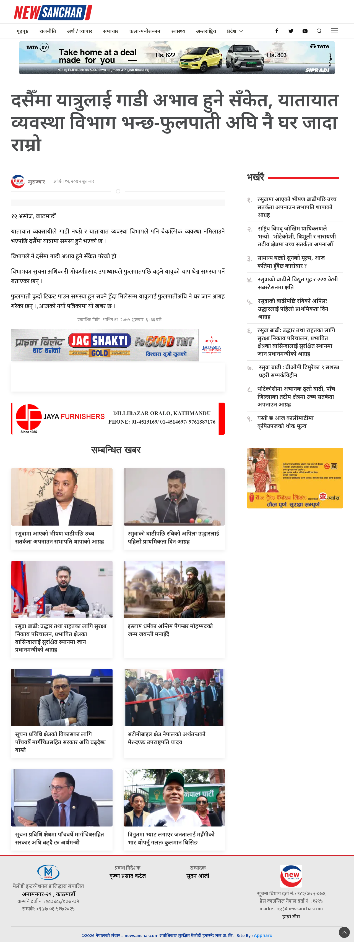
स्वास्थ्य (178, 31)
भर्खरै (255, 177)
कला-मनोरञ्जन (144, 31)
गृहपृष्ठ (22, 31)
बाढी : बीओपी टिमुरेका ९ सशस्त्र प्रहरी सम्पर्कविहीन (299, 371)
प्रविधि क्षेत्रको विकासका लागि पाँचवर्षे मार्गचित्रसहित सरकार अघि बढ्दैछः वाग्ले (60, 742)
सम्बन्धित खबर (116, 449)
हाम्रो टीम (291, 916)
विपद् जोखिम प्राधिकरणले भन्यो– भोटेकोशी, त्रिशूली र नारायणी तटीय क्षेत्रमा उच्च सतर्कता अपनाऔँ (297, 236)
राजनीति (48, 31)
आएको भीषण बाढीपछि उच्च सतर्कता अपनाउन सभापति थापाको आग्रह (297, 207)
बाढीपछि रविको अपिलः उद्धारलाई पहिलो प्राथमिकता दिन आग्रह (293, 308)
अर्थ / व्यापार (79, 31)
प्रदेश (231, 31)
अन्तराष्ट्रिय (206, 31)
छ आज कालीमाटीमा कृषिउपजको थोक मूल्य (285, 422)
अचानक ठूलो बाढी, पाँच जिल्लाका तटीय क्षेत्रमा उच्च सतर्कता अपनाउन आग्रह (296, 396)
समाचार (110, 31)
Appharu (263, 935)
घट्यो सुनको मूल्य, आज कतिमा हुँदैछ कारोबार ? (291, 261)
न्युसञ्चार (36, 181)
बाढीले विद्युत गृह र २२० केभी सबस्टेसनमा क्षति (298, 283)
